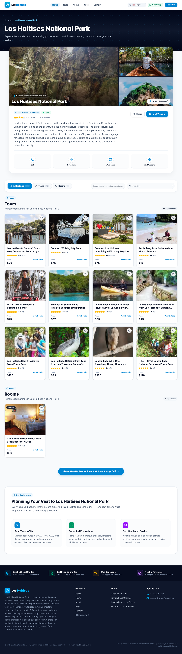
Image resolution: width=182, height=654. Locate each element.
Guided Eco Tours (119, 593)
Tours (65, 5)
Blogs (86, 5)
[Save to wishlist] (41, 218)
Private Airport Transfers (122, 606)
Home (55, 5)
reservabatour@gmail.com (162, 598)
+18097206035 (157, 593)
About (76, 5)
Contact (97, 5)
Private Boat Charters (121, 598)
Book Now (171, 5)
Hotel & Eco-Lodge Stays (123, 602)
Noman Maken (85, 645)
